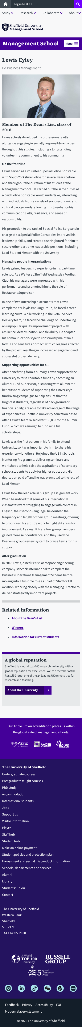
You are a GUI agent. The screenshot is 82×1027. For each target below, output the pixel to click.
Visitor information (15, 821)
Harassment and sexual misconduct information (36, 861)
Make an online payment (19, 848)
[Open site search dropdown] (78, 4)
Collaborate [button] (51, 13)
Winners (18, 627)
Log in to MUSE (24, 4)
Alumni (7, 874)
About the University (22, 690)
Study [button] (6, 13)
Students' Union (13, 888)
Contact (7, 894)
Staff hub (8, 834)
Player (6, 828)
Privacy (27, 1005)
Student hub (11, 841)
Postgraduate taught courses (22, 781)
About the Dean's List (27, 618)
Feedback (12, 1005)
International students (18, 801)
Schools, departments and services (26, 868)
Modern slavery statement (23, 1011)
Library (7, 881)
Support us (10, 814)
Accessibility (44, 1005)
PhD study (9, 787)
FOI (58, 1005)
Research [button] (26, 13)
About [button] (73, 13)
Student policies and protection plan (28, 854)
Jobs (5, 807)
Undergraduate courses (19, 774)
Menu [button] (69, 43)
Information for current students (35, 637)
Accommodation (13, 794)
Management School (31, 43)
